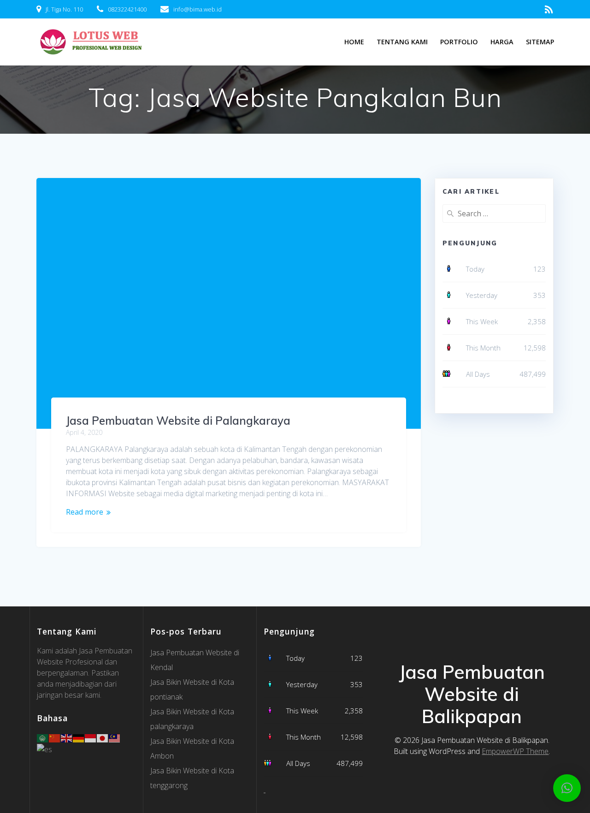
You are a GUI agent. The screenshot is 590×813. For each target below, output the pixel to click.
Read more (84, 512)
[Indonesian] (91, 737)
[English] (67, 737)
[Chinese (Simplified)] (55, 737)
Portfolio (459, 41)
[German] (79, 737)
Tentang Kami (402, 41)
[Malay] (115, 737)
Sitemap (540, 41)
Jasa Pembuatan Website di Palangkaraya (178, 420)
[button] (567, 788)
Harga (501, 41)
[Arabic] (43, 737)
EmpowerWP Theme (515, 751)
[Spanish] (45, 748)
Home (354, 41)
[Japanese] (103, 737)
